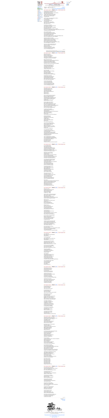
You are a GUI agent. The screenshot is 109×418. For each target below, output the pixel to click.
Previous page (63, 399)
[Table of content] (64, 398)
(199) (56, 187)
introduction (56, 416)
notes (54, 416)
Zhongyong (39, 12)
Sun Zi (39, 19)
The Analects (50, 414)
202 (61, 8)
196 (54, 8)
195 (53, 8)
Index (52, 417)
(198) (56, 144)
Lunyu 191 (60, 51)
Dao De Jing (39, 16)
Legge (68, 4)
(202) (56, 284)
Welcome (51, 416)
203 (63, 8)
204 (64, 8)
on (69, 3)
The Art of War (62, 415)
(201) (56, 266)
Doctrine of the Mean (58, 414)
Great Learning (53, 414)
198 (57, 8)
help (52, 416)
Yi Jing (39, 15)
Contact (55, 417)
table (58, 416)
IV (64, 7)
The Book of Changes (48, 415)
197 (56, 8)
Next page (63, 400)
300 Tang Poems (59, 415)
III (63, 7)
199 (58, 8)
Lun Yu (39, 9)
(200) (56, 232)
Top (56, 417)
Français (67, 2)
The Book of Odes (46, 414)
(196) (56, 52)
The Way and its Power (54, 415)
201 (60, 8)
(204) (56, 366)
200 (59, 8)
